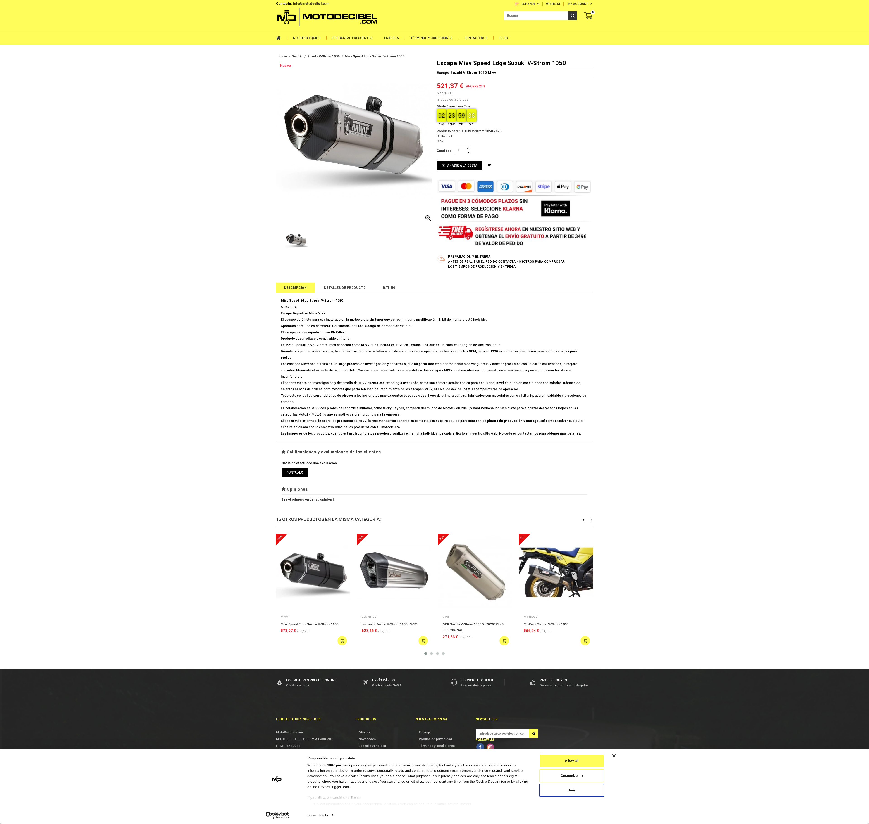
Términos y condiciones (432, 38)
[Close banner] (614, 755)
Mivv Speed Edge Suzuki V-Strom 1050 (310, 624)
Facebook (480, 747)
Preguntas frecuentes (352, 38)
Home (281, 38)
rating (389, 288)
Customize (569, 775)
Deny (572, 790)
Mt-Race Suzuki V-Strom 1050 (546, 624)
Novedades (367, 739)
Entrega (391, 38)
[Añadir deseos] (489, 165)
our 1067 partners (335, 765)
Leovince (369, 616)
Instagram (490, 747)
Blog (503, 38)
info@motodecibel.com (311, 3)
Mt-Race (530, 616)
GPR (446, 616)
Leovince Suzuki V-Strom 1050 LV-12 (389, 624)
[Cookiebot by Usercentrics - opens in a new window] (277, 815)
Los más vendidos (372, 746)
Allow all (571, 761)
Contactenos (476, 38)
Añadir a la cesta (459, 165)
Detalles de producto (345, 288)
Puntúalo (294, 472)
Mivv (284, 616)
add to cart (342, 640)
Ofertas (364, 732)
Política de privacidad (435, 739)
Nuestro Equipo (307, 38)
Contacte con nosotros (298, 719)
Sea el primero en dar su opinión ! (308, 499)
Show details (317, 815)
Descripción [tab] (295, 288)
